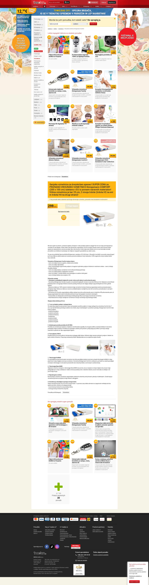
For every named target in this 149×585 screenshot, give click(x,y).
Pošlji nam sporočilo (82, 560)
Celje (37, 105)
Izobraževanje (111, 541)
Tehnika (36, 89)
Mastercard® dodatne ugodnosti (38, 39)
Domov (35, 529)
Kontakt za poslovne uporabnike (100, 554)
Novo (36, 48)
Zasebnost (62, 538)
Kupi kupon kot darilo (63, 211)
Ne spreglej (38, 51)
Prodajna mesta (49, 533)
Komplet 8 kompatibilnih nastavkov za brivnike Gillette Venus (104, 91)
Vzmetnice (37, 58)
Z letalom (110, 6)
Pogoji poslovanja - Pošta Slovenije (68, 536)
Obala (37, 110)
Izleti (64, 6)
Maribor (38, 102)
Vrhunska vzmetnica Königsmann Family (79, 90)
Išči (68, 2)
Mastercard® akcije (84, 538)
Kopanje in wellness (37, 33)
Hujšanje (36, 70)
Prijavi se (104, 2)
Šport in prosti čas (112, 535)
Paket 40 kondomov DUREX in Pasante (56, 55)
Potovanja (54, 6)
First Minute (75, 6)
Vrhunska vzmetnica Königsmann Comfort (79, 159)
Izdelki (98, 6)
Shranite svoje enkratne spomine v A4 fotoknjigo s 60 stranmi (58, 424)
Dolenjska (38, 113)
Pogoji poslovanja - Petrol (66, 535)
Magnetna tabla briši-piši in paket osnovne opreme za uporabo (104, 424)
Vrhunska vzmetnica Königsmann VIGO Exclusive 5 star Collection (104, 160)
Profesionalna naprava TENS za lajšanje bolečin (81, 55)
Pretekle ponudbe (38, 531)
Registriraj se (112, 2)
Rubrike (110, 527)
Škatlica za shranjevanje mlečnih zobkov (80, 124)
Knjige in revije (37, 56)
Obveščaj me (94, 2)
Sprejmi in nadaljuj (134, 581)
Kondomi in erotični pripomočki (37, 85)
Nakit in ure (37, 77)
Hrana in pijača (111, 531)
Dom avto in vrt (38, 92)
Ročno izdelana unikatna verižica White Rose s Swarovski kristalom (104, 460)
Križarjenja (87, 6)
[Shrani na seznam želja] (67, 37)
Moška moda (37, 75)
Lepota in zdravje (112, 533)
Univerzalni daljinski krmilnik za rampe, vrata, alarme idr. (57, 91)
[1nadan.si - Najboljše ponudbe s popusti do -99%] (39, 2)
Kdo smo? (62, 529)
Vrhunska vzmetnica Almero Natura (56, 159)
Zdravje (109, 540)
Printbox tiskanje (49, 535)
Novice (81, 529)
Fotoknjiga (37, 53)
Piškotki (62, 540)
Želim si (35, 533)
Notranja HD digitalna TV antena (58, 124)
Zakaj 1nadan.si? (97, 529)
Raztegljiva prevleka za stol (103, 55)
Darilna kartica (39, 122)
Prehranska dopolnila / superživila (37, 62)
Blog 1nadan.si (83, 533)
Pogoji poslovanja (64, 533)
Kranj (36, 108)
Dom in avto (110, 538)
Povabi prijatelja (83, 536)
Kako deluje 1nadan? (50, 529)
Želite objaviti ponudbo (98, 531)
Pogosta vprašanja (49, 531)
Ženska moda (37, 73)
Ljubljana (37, 6)
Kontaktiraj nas (63, 531)
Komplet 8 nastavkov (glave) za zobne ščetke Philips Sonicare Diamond (104, 125)
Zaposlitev (82, 531)
